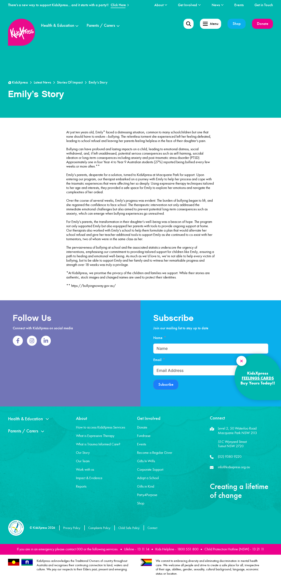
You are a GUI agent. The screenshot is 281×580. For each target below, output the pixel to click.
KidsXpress (19, 82)
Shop (237, 23)
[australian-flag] (13, 562)
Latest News (42, 82)
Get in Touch (263, 5)
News (216, 5)
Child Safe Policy (128, 528)
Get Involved (187, 5)
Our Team (83, 461)
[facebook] (18, 341)
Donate (262, 23)
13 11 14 (143, 549)
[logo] (21, 32)
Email (157, 360)
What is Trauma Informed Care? (98, 444)
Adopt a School (148, 478)
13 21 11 (258, 549)
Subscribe (165, 384)
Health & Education (57, 25)
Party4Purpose (147, 495)
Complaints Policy (99, 528)
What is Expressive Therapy (95, 435)
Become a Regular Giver (154, 452)
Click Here (118, 5)
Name (158, 338)
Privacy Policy (71, 528)
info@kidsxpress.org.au (234, 467)
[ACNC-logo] (16, 528)
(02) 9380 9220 (230, 456)
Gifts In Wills (146, 461)
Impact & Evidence (89, 478)
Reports (81, 486)
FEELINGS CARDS (258, 378)
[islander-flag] (27, 562)
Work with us (85, 469)
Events (239, 5)
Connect (217, 418)
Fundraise (144, 435)
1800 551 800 (188, 549)
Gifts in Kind (145, 486)
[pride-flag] (146, 562)
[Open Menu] (188, 24)
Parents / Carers (101, 25)
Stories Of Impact (70, 82)
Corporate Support (150, 469)
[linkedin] (46, 341)
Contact (152, 528)
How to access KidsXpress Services (100, 427)
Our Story (83, 452)
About (159, 5)
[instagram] (32, 341)
